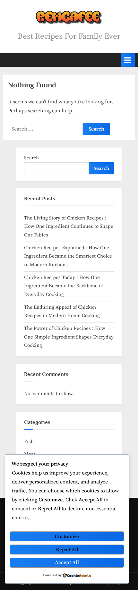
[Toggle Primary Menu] (128, 60)
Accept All (67, 562)
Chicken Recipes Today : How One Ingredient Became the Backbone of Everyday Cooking (63, 286)
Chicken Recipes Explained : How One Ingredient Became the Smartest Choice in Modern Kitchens (68, 256)
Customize (67, 536)
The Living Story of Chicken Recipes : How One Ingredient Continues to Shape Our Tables (68, 226)
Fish (29, 442)
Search (31, 158)
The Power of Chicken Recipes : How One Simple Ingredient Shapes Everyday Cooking (69, 336)
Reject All (67, 549)
